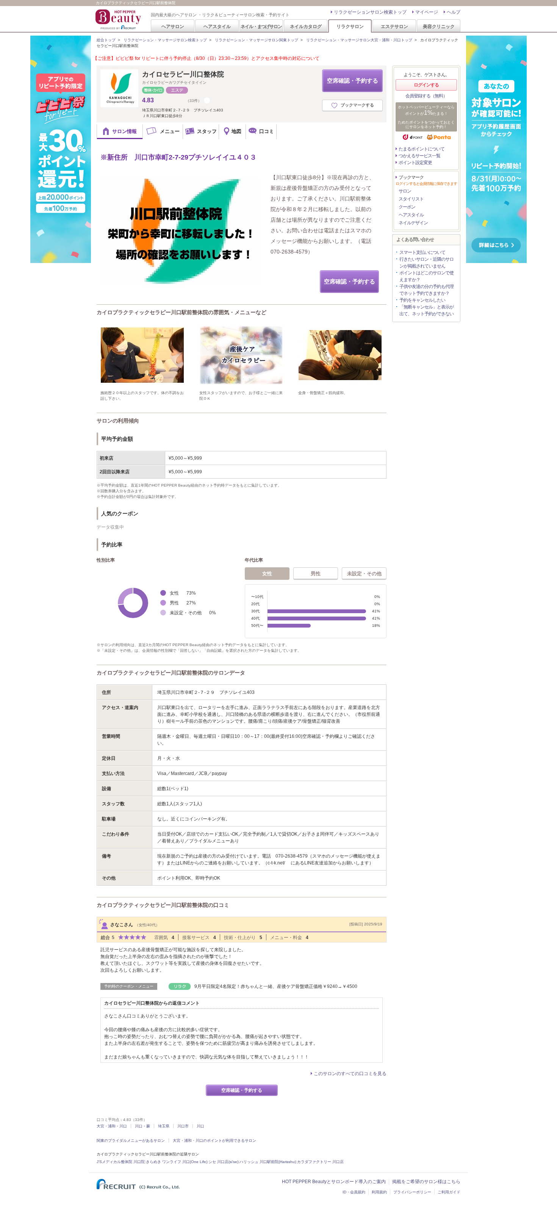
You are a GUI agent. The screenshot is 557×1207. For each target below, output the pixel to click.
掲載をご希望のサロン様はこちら (426, 1181)
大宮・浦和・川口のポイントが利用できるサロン (214, 1140)
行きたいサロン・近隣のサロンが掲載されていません (426, 263)
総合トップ (106, 40)
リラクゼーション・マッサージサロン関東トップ (256, 40)
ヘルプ (453, 12)
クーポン (407, 207)
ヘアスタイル (217, 26)
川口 (200, 1126)
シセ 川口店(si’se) (223, 1162)
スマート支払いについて (422, 252)
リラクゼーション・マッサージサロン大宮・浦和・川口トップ (359, 40)
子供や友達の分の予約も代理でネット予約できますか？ (426, 290)
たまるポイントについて (421, 149)
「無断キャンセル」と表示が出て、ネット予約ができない (426, 310)
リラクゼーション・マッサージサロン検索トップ (165, 40)
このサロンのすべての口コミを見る (350, 1073)
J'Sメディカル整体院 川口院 (121, 1162)
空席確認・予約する (352, 80)
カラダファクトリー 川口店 (320, 1162)
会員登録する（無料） (426, 96)
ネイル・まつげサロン (261, 26)
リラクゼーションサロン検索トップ (370, 12)
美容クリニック (439, 26)
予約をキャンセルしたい (422, 300)
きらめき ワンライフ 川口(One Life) (176, 1162)
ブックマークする (357, 105)
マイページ (426, 12)
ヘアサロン (172, 26)
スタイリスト (411, 199)
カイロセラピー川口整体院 (183, 74)
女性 (267, 573)
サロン (405, 191)
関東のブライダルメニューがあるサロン (131, 1140)
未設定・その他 (364, 573)
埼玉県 (163, 1126)
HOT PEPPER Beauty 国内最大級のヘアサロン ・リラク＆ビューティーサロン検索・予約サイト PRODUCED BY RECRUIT (119, 19)
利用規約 (379, 1192)
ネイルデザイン (413, 222)
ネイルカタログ (306, 26)
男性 (316, 573)
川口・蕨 (142, 1126)
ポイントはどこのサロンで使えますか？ (426, 276)
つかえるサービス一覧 (419, 155)
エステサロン (394, 26)
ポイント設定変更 (415, 162)
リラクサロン (350, 26)
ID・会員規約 (354, 1192)
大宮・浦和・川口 (112, 1126)
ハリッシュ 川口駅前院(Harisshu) (267, 1162)
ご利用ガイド (449, 1192)
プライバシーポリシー (412, 1192)
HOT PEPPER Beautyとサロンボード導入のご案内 (334, 1181)
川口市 (183, 1126)
